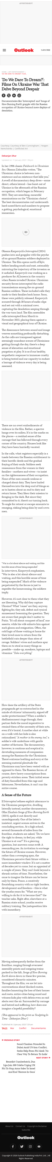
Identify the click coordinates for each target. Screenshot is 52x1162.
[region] (26, 23)
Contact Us (20, 1126)
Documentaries (38, 1028)
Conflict (22, 1028)
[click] (4, 50)
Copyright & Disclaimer (37, 1126)
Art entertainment (16, 72)
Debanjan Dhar (9, 155)
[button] (3, 95)
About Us (9, 1126)
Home (4, 72)
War (12, 1028)
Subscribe (45, 50)
